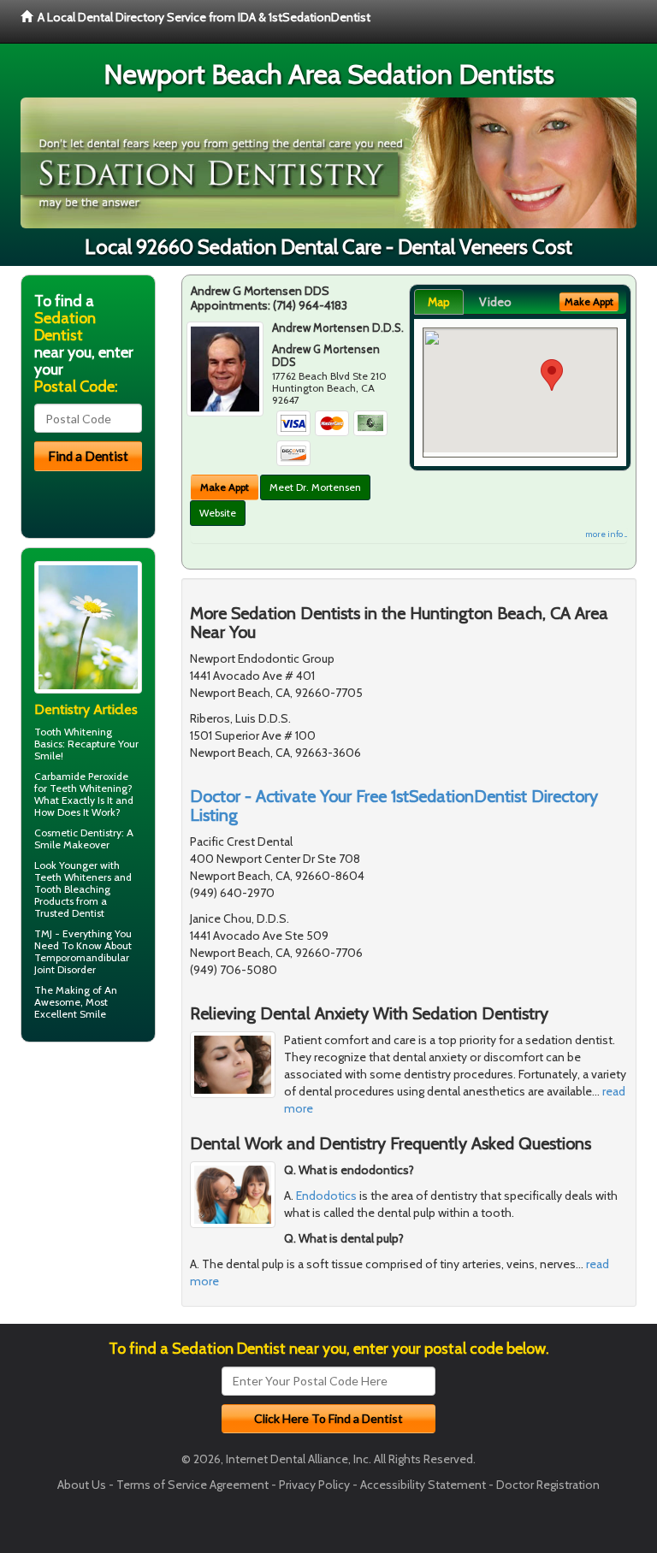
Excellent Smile (70, 1013)
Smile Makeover (72, 844)
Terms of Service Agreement (192, 1484)
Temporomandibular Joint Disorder (81, 963)
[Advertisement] (108, 1188)
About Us (81, 1484)
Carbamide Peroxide (81, 776)
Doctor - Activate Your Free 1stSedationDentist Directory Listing (394, 805)
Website (217, 512)
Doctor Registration (548, 1484)
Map (439, 302)
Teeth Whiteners (72, 877)
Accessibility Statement (423, 1484)
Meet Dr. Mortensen (315, 487)
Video (495, 302)
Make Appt (224, 487)
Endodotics (326, 1195)
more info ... (606, 534)
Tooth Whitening (73, 731)
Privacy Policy (314, 1484)
